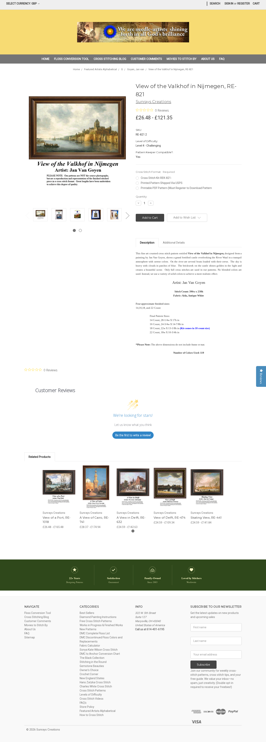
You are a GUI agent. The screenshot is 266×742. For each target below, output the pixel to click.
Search (215, 3)
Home (45, 59)
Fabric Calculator (90, 645)
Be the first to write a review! (133, 435)
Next (127, 215)
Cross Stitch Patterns (93, 690)
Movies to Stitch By (181, 59)
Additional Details (174, 242)
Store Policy (87, 706)
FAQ (222, 59)
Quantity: (141, 196)
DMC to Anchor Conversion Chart (100, 653)
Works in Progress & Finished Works (101, 625)
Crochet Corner (89, 674)
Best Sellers (87, 612)
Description (147, 242)
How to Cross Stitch (92, 715)
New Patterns (88, 629)
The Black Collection (92, 657)
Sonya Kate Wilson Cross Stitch (99, 649)
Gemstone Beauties (92, 666)
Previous (27, 215)
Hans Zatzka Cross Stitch (95, 682)
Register (243, 3)
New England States (92, 678)
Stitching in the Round (93, 661)
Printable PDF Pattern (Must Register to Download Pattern (176, 188)
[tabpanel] (40, 215)
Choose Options (59, 490)
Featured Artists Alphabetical (97, 710)
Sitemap (29, 637)
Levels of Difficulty (91, 694)
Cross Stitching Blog (110, 59)
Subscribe (203, 664)
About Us (208, 59)
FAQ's (83, 702)
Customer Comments (146, 59)
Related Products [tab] (40, 457)
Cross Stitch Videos (91, 698)
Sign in (229, 3)
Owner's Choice (89, 670)
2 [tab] (80, 230)
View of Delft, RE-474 (169, 517)
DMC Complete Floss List (95, 633)
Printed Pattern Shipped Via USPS (161, 182)
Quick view (59, 483)
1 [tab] (74, 230)
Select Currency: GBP (21, 3)
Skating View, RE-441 (206, 517)
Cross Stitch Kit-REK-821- (156, 177)
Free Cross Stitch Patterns (96, 621)
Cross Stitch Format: (155, 171)
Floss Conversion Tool (71, 59)
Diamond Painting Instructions (98, 617)
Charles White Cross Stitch (96, 686)
